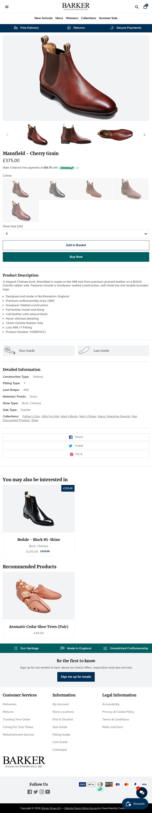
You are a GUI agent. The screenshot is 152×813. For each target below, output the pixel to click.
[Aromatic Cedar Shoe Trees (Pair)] (39, 595)
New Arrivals (43, 18)
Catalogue (59, 749)
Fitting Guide (61, 734)
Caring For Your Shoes (18, 727)
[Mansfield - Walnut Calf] (21, 189)
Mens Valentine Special (114, 416)
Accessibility (111, 704)
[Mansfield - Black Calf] (57, 189)
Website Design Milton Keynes (81, 808)
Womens (72, 18)
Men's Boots (69, 416)
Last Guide (59, 742)
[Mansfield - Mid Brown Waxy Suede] (130, 189)
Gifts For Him (51, 416)
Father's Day (31, 416)
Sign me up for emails (76, 676)
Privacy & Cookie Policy (118, 712)
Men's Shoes (88, 416)
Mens (59, 18)
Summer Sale (108, 18)
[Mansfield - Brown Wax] (94, 189)
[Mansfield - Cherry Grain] (21, 211)
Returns (8, 712)
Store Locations (63, 712)
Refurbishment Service (18, 734)
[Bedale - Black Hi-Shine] (39, 508)
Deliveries (9, 704)
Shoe (34, 420)
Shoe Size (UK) (13, 226)
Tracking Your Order (16, 719)
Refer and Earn (112, 727)
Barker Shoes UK (51, 808)
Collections (88, 18)
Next (144, 135)
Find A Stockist (62, 719)
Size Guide (59, 727)
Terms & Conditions (115, 719)
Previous (7, 135)
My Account (60, 704)
